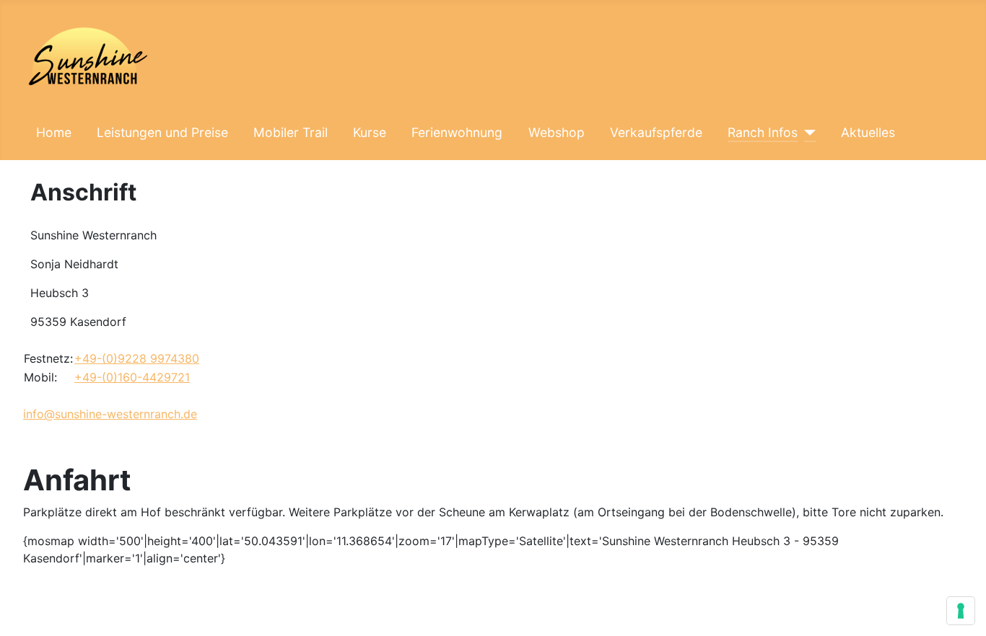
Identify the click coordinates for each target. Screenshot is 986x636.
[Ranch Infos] (807, 132)
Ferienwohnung (456, 132)
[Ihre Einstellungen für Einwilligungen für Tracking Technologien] (960, 610)
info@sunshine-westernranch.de (110, 414)
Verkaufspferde (656, 132)
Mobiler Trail (290, 132)
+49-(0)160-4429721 (132, 377)
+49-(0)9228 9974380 (136, 358)
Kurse (369, 132)
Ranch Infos (763, 132)
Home (53, 132)
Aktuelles (868, 132)
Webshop (556, 132)
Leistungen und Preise (162, 132)
